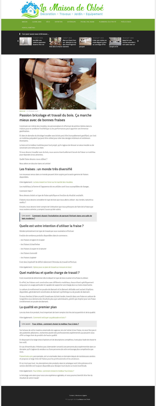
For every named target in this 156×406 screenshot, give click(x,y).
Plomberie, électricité (107, 22)
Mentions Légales (81, 395)
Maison (24, 22)
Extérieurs (71, 22)
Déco (48, 22)
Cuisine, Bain (36, 22)
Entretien (58, 22)
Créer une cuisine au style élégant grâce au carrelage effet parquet (93, 43)
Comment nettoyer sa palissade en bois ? (49, 317)
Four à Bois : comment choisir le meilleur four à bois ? (53, 371)
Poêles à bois (126, 22)
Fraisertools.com (26, 356)
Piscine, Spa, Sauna (87, 22)
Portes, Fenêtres (28, 27)
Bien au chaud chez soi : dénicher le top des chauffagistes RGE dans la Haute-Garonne (62, 43)
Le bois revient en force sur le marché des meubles (53, 182)
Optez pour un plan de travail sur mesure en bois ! (52, 267)
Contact (71, 395)
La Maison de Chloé (83, 399)
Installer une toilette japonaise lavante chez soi (39, 42)
